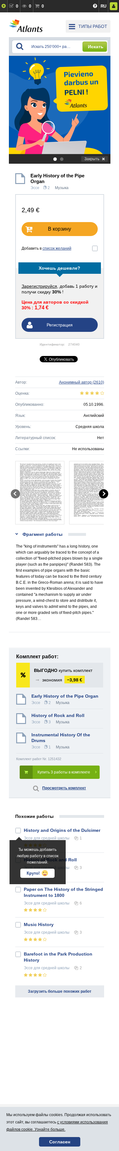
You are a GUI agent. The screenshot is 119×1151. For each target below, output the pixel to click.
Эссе (34, 188)
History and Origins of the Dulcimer (62, 830)
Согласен (59, 1141)
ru (103, 6)
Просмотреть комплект (64, 788)
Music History (39, 924)
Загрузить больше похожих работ (59, 991)
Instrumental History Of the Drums (60, 737)
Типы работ (92, 26)
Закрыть (91, 159)
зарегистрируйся (39, 286)
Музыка (62, 188)
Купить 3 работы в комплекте (63, 772)
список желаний (57, 248)
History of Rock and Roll (57, 715)
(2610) (81, 382)
